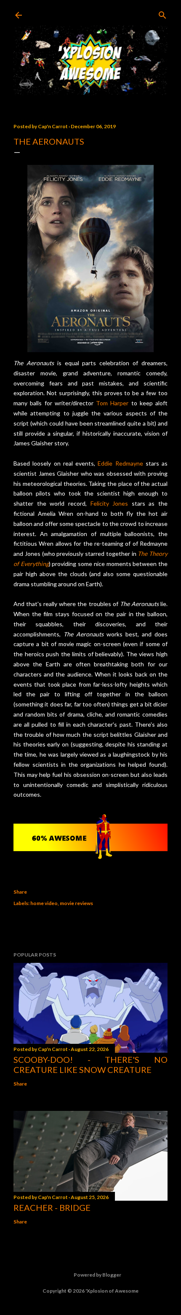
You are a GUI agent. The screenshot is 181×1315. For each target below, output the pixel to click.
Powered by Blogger (97, 1275)
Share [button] (20, 892)
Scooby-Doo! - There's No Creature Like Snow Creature (90, 1064)
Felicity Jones (109, 503)
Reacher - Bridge (51, 1207)
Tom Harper (112, 403)
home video (44, 903)
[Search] (162, 13)
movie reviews (76, 903)
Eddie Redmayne (120, 463)
